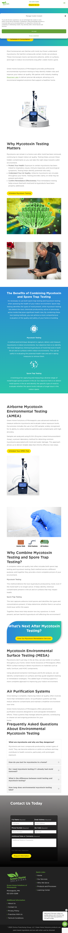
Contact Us (12, 907)
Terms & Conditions (15, 918)
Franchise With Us (15, 914)
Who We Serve (43, 883)
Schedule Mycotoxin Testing (20, 193)
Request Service (34, 5)
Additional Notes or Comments (26, 836)
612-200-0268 (34, 2)
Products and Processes (46, 886)
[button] (65, 16)
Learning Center (43, 890)
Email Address (42, 819)
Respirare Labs (13, 77)
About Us (11, 903)
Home (39, 875)
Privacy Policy (13, 911)
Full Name (18, 819)
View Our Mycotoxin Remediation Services (34, 638)
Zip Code (40, 828)
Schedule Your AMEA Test (19, 451)
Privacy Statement (34, 35)
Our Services (42, 879)
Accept (34, 31)
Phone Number (20, 828)
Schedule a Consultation (20, 39)
